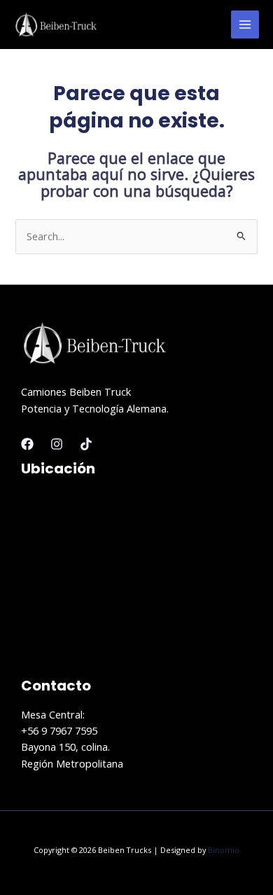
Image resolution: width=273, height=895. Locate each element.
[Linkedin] (86, 444)
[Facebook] (27, 444)
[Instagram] (56, 444)
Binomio (223, 850)
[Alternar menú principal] (245, 25)
